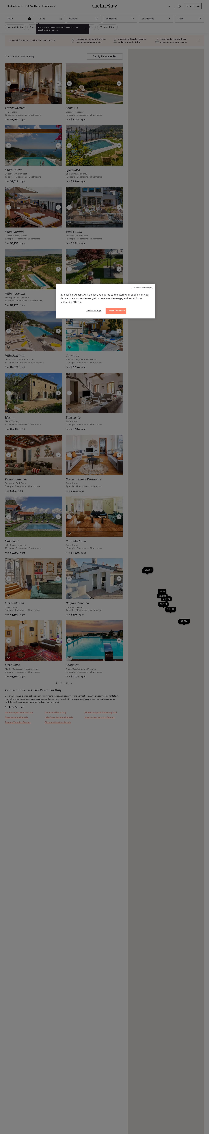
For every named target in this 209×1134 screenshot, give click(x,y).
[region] (105, 301)
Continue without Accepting (142, 287)
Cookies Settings (93, 310)
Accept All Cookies (116, 311)
